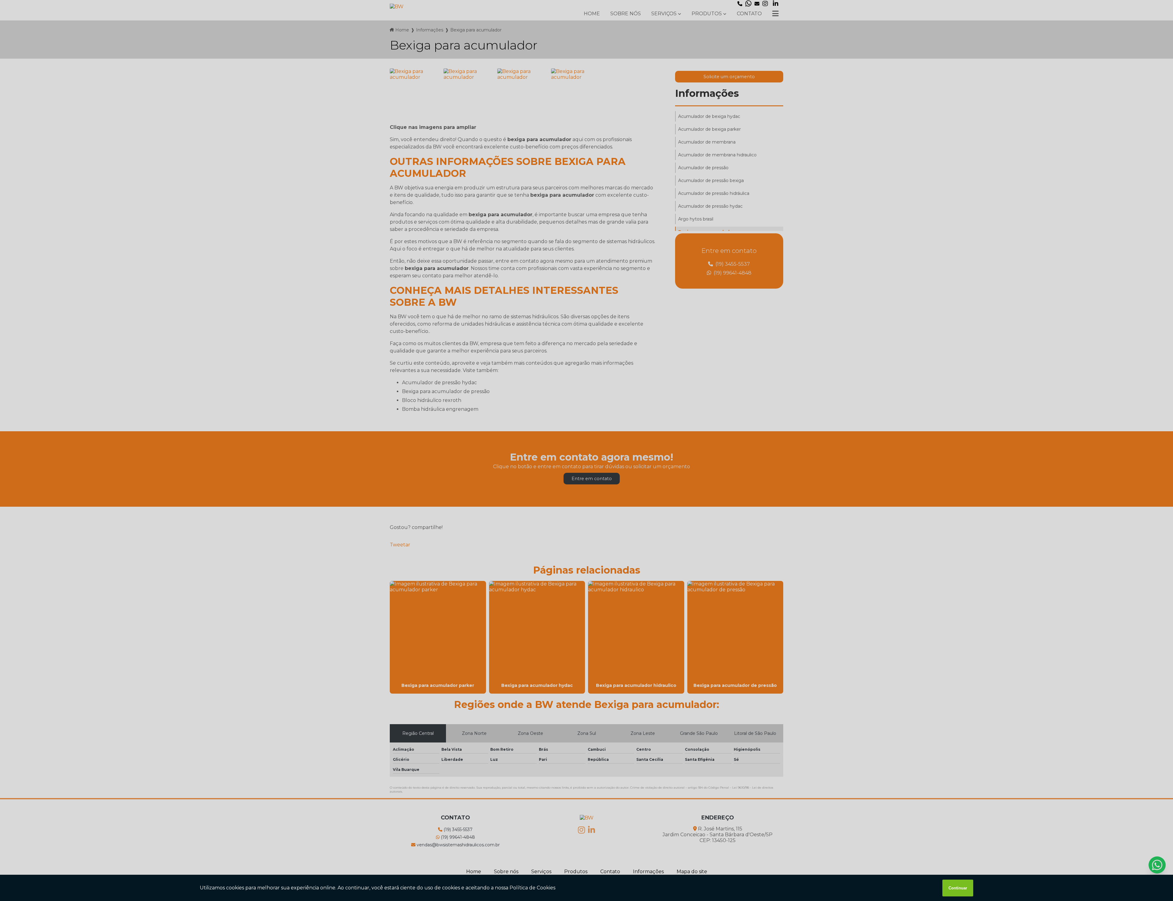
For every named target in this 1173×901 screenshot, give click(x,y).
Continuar (957, 888)
